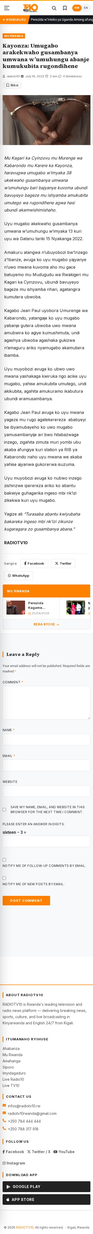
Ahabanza (11, 1048)
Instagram (15, 1163)
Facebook (36, 563)
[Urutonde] (6, 8)
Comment (13, 682)
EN (86, 8)
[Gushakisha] (54, 8)
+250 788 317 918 (23, 1129)
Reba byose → (46, 624)
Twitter (65, 563)
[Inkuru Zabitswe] (65, 8)
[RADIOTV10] (30, 8)
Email (9, 756)
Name (9, 730)
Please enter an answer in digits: (34, 824)
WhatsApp (20, 575)
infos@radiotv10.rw (24, 1106)
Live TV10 (11, 1085)
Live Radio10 (13, 1079)
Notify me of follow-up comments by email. (44, 866)
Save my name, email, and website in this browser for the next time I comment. (48, 809)
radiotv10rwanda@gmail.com (32, 1113)
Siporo (8, 1067)
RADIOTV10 (25, 1227)
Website (10, 782)
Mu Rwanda (12, 1055)
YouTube (66, 1151)
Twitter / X (40, 1151)
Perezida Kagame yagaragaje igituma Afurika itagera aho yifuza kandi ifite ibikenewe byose (41, 605)
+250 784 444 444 (24, 1121)
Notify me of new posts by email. (34, 884)
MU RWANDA (13, 35)
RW (77, 8)
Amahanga (11, 1061)
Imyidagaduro (14, 1073)
